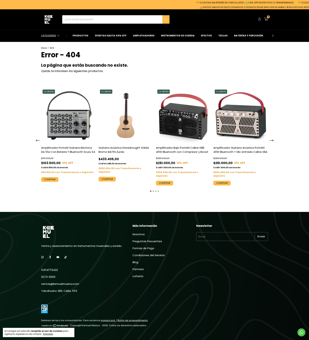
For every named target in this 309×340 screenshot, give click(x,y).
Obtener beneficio (179, 63)
